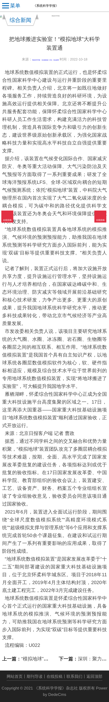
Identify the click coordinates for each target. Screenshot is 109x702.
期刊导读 (35, 676)
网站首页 (15, 676)
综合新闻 (56, 60)
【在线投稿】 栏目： (47, 60)
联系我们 (74, 676)
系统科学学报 (36, 60)
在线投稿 (54, 676)
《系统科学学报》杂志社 (56, 688)
